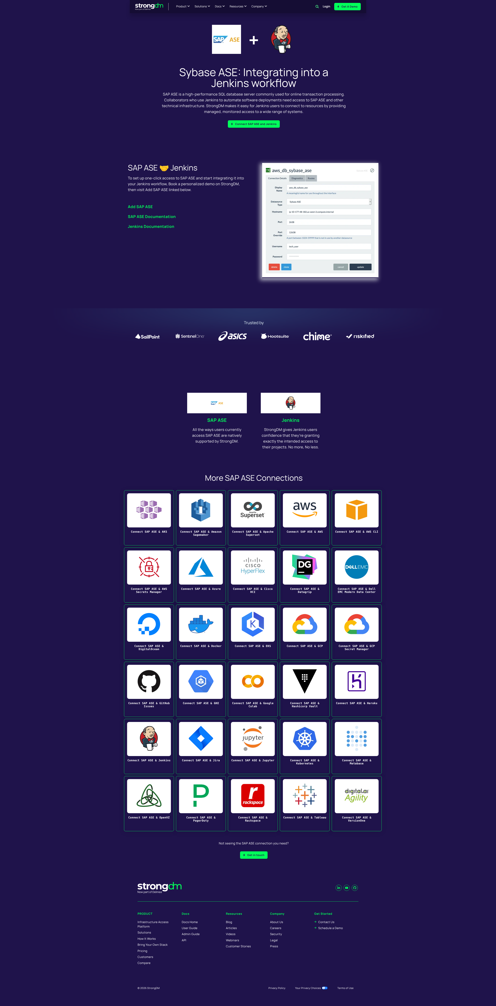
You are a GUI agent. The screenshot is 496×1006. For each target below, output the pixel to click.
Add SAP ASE (140, 206)
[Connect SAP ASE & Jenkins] (149, 746)
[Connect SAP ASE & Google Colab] (253, 689)
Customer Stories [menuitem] (238, 946)
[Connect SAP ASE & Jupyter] (253, 746)
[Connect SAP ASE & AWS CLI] (356, 517)
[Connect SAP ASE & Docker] (201, 632)
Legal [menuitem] (274, 940)
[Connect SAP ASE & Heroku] (356, 689)
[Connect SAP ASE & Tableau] (305, 803)
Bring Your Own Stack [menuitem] (153, 945)
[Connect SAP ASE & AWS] (305, 517)
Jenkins (291, 420)
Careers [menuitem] (275, 928)
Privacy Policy (277, 988)
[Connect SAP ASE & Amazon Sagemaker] (201, 517)
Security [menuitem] (276, 934)
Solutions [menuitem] (144, 932)
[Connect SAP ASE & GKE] (201, 689)
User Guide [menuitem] (189, 928)
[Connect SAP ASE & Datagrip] (305, 575)
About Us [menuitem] (276, 922)
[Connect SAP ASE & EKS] (253, 632)
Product (181, 6)
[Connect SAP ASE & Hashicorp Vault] (305, 689)
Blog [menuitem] (229, 922)
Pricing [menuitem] (142, 951)
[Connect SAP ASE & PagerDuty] (201, 803)
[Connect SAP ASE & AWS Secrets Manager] (149, 575)
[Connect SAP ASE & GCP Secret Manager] (356, 632)
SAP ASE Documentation (152, 216)
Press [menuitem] (274, 946)
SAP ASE (217, 420)
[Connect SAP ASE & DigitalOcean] (149, 632)
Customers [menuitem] (145, 957)
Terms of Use (345, 988)
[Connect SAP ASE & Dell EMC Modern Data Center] (356, 575)
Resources (236, 6)
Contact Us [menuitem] (326, 922)
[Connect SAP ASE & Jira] (201, 746)
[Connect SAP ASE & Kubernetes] (305, 746)
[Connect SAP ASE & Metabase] (356, 746)
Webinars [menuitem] (232, 940)
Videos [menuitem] (230, 934)
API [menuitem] (184, 940)
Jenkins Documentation (151, 226)
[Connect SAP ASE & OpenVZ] (149, 803)
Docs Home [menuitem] (190, 922)
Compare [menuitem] (144, 963)
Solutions (201, 6)
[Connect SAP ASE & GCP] (305, 632)
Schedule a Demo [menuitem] (330, 928)
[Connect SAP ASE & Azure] (201, 575)
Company (257, 6)
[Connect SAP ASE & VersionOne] (356, 803)
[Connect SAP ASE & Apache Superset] (253, 517)
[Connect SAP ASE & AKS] (149, 517)
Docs (218, 6)
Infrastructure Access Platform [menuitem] (153, 924)
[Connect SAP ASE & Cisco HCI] (253, 575)
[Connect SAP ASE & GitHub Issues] (149, 689)
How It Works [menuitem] (147, 939)
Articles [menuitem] (231, 928)
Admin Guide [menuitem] (191, 934)
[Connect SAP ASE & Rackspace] (253, 803)
